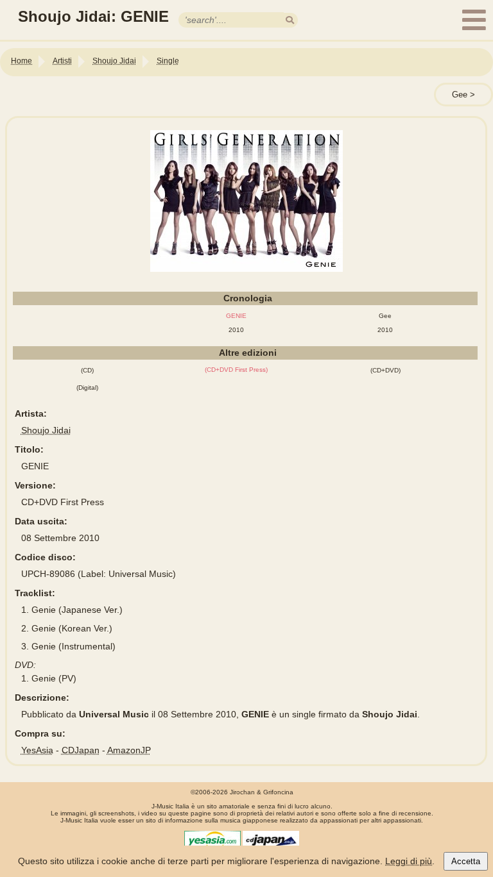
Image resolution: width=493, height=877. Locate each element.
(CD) (87, 370)
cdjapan (271, 840)
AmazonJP (129, 750)
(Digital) (87, 387)
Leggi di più (408, 861)
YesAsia (37, 750)
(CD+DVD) (385, 370)
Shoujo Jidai (46, 430)
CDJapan (80, 750)
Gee (459, 94)
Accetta (465, 861)
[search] (290, 20)
